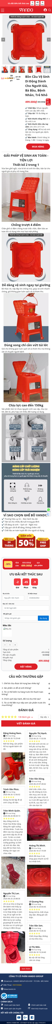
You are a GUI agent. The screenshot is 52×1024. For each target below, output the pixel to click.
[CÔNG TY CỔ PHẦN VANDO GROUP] (26, 10)
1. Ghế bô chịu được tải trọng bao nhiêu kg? (21, 683)
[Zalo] (48, 514)
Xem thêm (26, 968)
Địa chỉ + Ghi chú (8, 604)
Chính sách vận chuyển (12, 1008)
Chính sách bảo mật (38, 1005)
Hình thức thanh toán (39, 1008)
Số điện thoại (32, 593)
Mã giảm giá (7, 614)
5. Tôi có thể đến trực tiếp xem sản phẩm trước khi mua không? (24, 703)
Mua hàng (38, 146)
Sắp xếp (43, 717)
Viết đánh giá (26, 723)
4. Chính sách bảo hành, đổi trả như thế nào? (21, 699)
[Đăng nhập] (45, 10)
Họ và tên (6, 593)
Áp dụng (43, 618)
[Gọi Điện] (48, 509)
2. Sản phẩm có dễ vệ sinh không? (16, 688)
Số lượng (7, 640)
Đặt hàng (26, 666)
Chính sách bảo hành (12, 1005)
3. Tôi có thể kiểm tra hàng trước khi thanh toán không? (22, 693)
